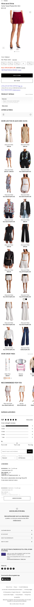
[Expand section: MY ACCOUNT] (17, 534)
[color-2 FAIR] (9, 378)
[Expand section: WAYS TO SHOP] (17, 542)
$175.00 (10, 67)
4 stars (3, 428)
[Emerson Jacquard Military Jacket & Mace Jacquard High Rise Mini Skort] (9, 158)
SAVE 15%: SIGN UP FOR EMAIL (17, 511)
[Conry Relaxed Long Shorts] (25, 283)
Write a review (29, 419)
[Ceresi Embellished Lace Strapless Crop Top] (25, 183)
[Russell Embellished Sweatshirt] (25, 158)
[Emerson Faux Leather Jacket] (9, 258)
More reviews (17, 498)
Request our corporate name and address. (17, 601)
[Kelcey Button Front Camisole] (25, 258)
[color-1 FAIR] (4, 378)
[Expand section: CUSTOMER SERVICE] (17, 530)
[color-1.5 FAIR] (7, 378)
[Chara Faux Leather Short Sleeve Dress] (9, 233)
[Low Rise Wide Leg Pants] (25, 311)
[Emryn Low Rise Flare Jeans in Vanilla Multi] (9, 133)
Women (6, 0)
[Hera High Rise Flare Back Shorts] (9, 283)
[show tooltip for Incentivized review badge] (11, 470)
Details (23, 67)
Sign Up (20, 86)
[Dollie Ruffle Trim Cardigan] (9, 336)
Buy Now (17, 80)
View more (5, 105)
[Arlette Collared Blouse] (9, 208)
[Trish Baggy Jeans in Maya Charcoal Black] (25, 233)
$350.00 (18, 67)
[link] (9, 145)
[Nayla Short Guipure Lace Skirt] (21, 394)
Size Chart (14, 59)
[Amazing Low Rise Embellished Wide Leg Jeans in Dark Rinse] (25, 336)
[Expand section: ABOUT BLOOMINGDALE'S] (17, 538)
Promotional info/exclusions (13, 559)
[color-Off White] (24, 299)
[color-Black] (26, 299)
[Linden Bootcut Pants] (9, 311)
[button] (17, 32)
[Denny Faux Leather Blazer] (25, 208)
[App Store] (6, 579)
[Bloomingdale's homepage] (2, 0)
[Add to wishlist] (30, 12)
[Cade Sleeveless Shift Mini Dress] (25, 133)
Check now (23, 559)
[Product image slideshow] (17, 32)
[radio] (24, 299)
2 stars (3, 434)
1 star (3, 437)
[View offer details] (17, 114)
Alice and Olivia (7, 4)
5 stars (3, 426)
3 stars (3, 431)
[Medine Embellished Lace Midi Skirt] (7, 394)
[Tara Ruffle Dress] (9, 183)
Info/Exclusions (16, 90)
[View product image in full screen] (3, 48)
